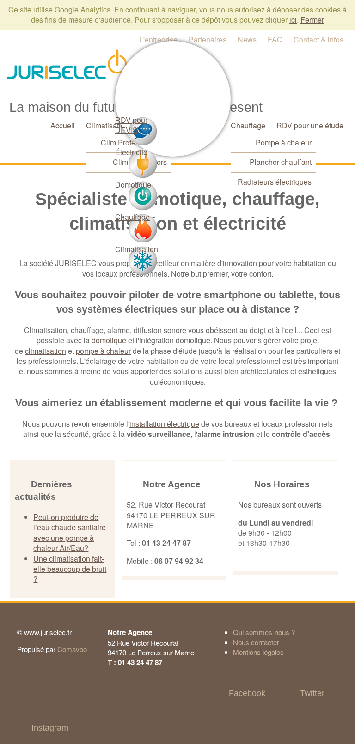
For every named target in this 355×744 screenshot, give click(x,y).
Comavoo (72, 649)
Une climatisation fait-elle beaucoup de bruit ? (69, 569)
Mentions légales (258, 652)
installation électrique (164, 423)
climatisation (45, 350)
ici (293, 19)
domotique (109, 340)
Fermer (312, 19)
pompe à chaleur (103, 350)
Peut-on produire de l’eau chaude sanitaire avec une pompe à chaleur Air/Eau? (69, 532)
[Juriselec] (67, 63)
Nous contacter (256, 642)
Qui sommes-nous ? (264, 632)
